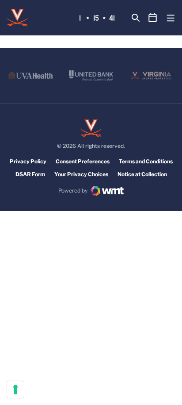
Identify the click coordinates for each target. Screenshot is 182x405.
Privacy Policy (28, 161)
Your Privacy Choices (81, 174)
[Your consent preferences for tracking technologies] (15, 389)
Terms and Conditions (146, 161)
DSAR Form (30, 174)
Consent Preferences (83, 161)
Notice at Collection (142, 174)
